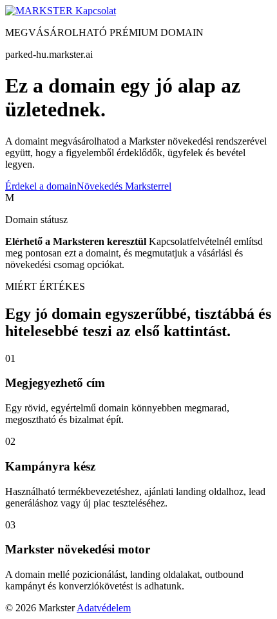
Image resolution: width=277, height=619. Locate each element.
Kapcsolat (95, 10)
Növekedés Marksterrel (124, 186)
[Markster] (40, 10)
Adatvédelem (104, 607)
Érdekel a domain (41, 186)
